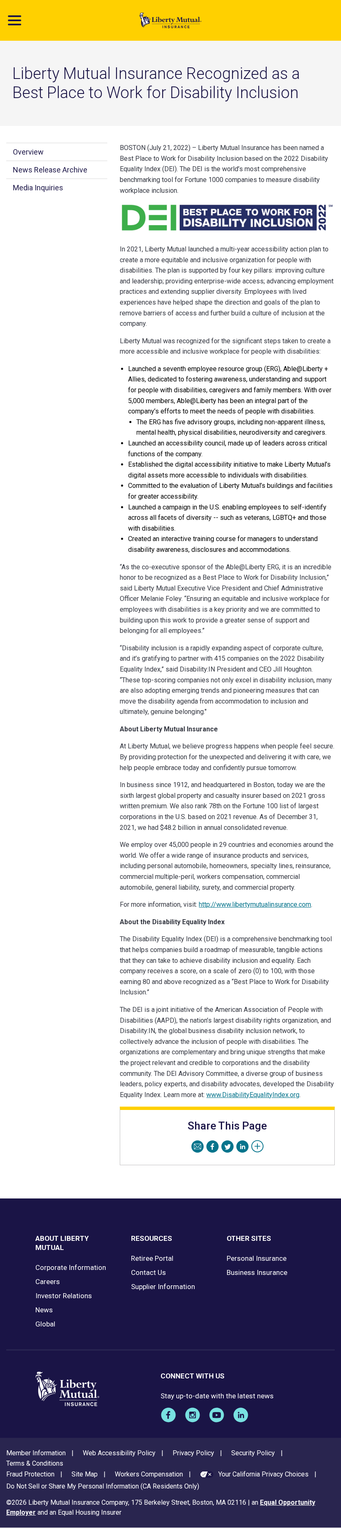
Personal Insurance (257, 1258)
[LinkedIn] (242, 1146)
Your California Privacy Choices (263, 1474)
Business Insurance (257, 1272)
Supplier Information (163, 1286)
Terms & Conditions (34, 1463)
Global (45, 1324)
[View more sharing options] (257, 1146)
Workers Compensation (149, 1474)
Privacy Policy (193, 1453)
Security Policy (253, 1453)
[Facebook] (212, 1146)
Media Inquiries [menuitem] (38, 187)
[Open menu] (14, 20)
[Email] (197, 1146)
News (44, 1310)
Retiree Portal (152, 1258)
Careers (47, 1281)
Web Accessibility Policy (119, 1453)
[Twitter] (227, 1146)
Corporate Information (70, 1267)
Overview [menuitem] (28, 152)
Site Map (85, 1474)
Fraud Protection (30, 1474)
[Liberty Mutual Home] (170, 20)
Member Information (36, 1453)
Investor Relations (63, 1296)
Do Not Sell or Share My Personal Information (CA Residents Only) (102, 1486)
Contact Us (148, 1272)
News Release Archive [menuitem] (50, 169)
